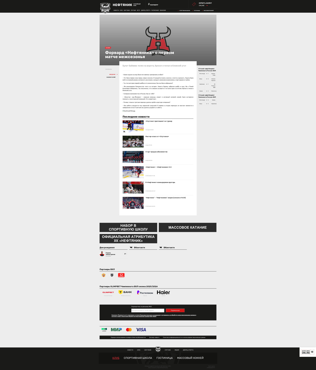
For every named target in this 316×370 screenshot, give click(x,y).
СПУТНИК (133, 10)
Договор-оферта (154, 337)
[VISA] (141, 329)
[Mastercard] (129, 329)
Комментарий (111, 77)
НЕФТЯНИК (127, 10)
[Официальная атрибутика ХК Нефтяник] (128, 238)
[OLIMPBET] (121, 275)
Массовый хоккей (209, 10)
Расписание (155, 10)
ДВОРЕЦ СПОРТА (145, 10)
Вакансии (163, 10)
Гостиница (197, 10)
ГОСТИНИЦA (164, 358)
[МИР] (116, 329)
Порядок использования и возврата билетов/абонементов (128, 337)
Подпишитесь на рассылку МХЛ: (141, 306)
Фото (138, 10)
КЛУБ (121, 10)
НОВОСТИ (116, 10)
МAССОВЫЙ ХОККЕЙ (190, 358)
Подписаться (175, 310)
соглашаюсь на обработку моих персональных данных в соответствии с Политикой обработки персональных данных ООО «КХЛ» (154, 315)
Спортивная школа (184, 10)
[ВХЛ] (112, 275)
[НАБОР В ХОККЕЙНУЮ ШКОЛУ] (128, 227)
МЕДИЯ (177, 350)
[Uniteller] (104, 329)
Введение (112, 74)
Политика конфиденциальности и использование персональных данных (184, 337)
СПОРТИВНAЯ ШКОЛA (138, 358)
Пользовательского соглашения (150, 315)
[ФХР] (104, 275)
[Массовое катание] (187, 227)
